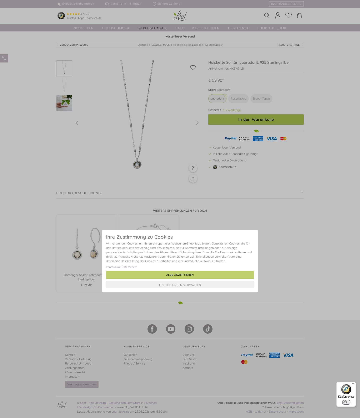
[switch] (346, 402)
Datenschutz (129, 266)
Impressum (113, 266)
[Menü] (353, 384)
